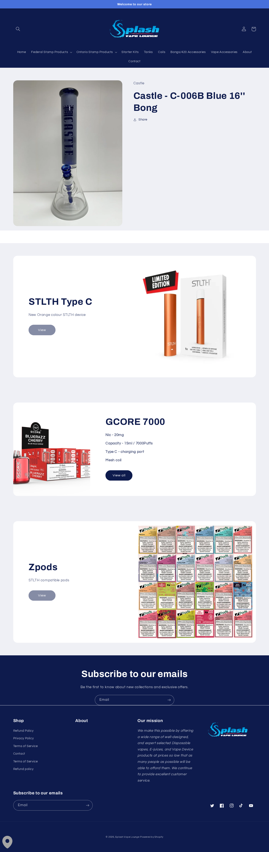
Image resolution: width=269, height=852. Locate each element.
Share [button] (142, 119)
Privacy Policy (23, 738)
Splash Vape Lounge (127, 837)
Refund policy (23, 769)
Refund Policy (23, 730)
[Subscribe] (169, 700)
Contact (19, 753)
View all (119, 475)
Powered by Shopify (151, 837)
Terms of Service (25, 746)
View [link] (42, 330)
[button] (18, 29)
